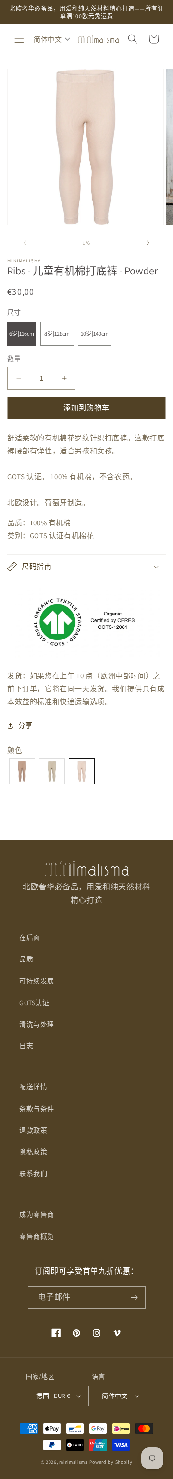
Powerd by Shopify (111, 1462)
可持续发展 (36, 981)
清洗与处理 (36, 1024)
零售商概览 (36, 1236)
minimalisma (73, 1462)
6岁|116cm (21, 333)
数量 (14, 359)
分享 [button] (25, 725)
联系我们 (33, 1173)
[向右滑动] (148, 242)
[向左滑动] (25, 242)
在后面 (29, 937)
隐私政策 (33, 1152)
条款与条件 (36, 1108)
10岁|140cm (95, 333)
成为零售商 (36, 1214)
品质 (26, 959)
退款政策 (33, 1130)
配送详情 (33, 1086)
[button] (19, 38)
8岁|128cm (57, 333)
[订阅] (134, 1297)
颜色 (14, 750)
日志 (26, 1045)
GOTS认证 (34, 1002)
